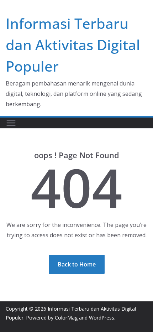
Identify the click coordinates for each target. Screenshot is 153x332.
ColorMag (66, 317)
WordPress (101, 317)
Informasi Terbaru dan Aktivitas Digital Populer (73, 45)
